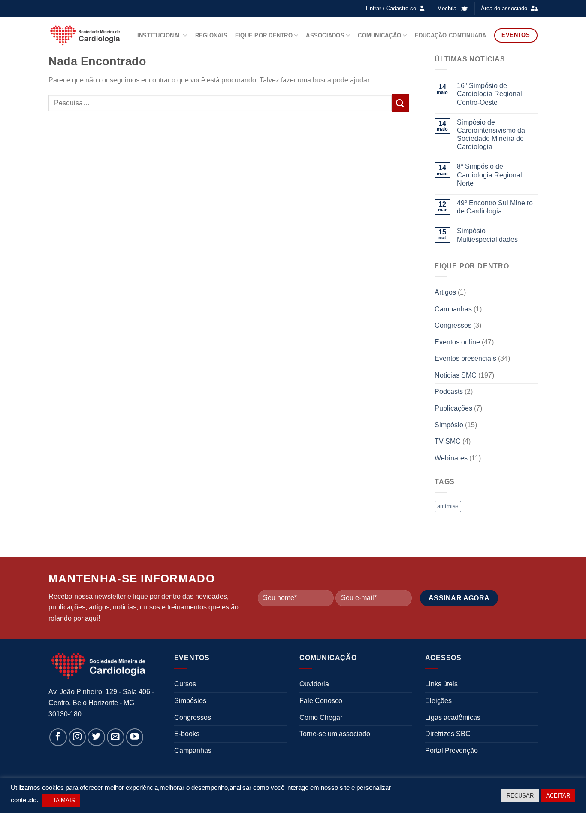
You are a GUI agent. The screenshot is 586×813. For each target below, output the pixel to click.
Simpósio (449, 425)
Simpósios (190, 700)
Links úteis (441, 684)
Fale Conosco (320, 700)
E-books (186, 733)
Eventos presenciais (465, 358)
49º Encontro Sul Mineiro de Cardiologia (495, 207)
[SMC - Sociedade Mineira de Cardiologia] (84, 35)
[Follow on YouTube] (135, 737)
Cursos (185, 684)
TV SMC (448, 441)
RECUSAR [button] (520, 795)
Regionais (211, 35)
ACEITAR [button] (558, 795)
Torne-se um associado (334, 733)
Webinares (451, 458)
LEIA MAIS (61, 800)
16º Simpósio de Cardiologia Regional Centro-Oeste (489, 94)
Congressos (453, 325)
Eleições (438, 700)
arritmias (448, 506)
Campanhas (453, 309)
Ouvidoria (314, 684)
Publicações (453, 408)
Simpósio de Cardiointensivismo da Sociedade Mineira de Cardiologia (491, 135)
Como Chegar (320, 717)
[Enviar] (400, 102)
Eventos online (457, 342)
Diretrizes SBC (448, 733)
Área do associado (504, 8)
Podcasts (449, 391)
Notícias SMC (456, 375)
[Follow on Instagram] (77, 737)
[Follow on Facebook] (58, 737)
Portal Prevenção (451, 750)
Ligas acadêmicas (452, 717)
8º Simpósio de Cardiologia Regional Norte (489, 174)
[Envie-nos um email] (115, 737)
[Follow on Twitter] (96, 737)
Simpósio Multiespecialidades (487, 235)
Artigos (445, 292)
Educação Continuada (450, 35)
